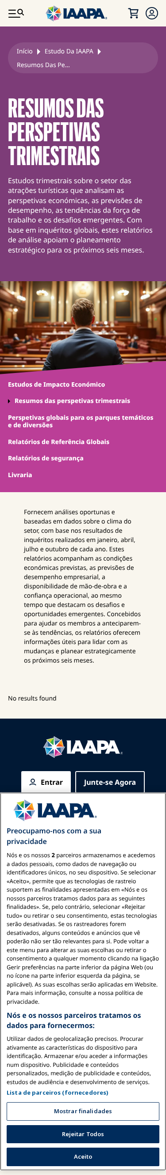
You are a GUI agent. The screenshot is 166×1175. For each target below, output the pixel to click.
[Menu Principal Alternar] (16, 13)
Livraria (20, 475)
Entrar (52, 782)
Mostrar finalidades (83, 1111)
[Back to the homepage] (83, 747)
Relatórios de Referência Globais (58, 442)
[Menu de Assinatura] (152, 13)
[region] (83, 981)
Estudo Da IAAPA (69, 51)
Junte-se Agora (110, 782)
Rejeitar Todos (83, 1134)
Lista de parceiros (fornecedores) (57, 1092)
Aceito (83, 1156)
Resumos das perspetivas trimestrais (72, 401)
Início (25, 51)
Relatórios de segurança (46, 458)
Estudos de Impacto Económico (56, 384)
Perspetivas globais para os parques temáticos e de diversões (80, 422)
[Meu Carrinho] (133, 13)
